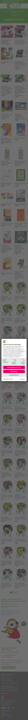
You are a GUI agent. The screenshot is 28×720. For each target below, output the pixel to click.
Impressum (22, 378)
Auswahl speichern (14, 374)
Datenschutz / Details (8, 378)
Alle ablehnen (14, 371)
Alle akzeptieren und (14, 367)
